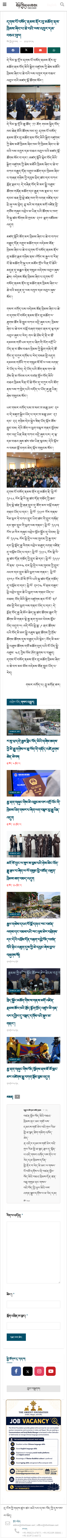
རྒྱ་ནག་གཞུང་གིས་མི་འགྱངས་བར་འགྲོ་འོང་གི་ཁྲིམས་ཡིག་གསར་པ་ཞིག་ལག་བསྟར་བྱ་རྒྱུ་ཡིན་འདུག (33, 809)
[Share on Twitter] (26, 50)
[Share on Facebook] (13, 50)
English (51, 5)
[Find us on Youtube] (51, 1371)
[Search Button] (62, 5)
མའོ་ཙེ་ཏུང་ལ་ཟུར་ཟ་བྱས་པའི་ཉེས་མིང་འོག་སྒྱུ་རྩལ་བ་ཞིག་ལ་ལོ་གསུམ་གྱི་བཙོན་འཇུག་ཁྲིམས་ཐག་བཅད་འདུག (32, 870)
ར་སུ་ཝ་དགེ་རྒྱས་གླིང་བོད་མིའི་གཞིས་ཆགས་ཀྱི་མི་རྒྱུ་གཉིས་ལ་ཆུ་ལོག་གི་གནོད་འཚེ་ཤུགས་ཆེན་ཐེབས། (33, 749)
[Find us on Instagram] (39, 1371)
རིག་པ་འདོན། (15, 1215)
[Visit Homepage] (26, 5)
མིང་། (11, 1294)
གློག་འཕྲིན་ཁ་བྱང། (17, 1316)
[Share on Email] (40, 50)
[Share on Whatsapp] (54, 50)
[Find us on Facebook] (16, 1371)
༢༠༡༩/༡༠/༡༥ (29, 41)
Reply (28, 1201)
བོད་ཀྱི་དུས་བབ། (12, 41)
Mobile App (15, 732)
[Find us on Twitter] (28, 1371)
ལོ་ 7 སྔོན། (45, 1110)
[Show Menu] (4, 5)
